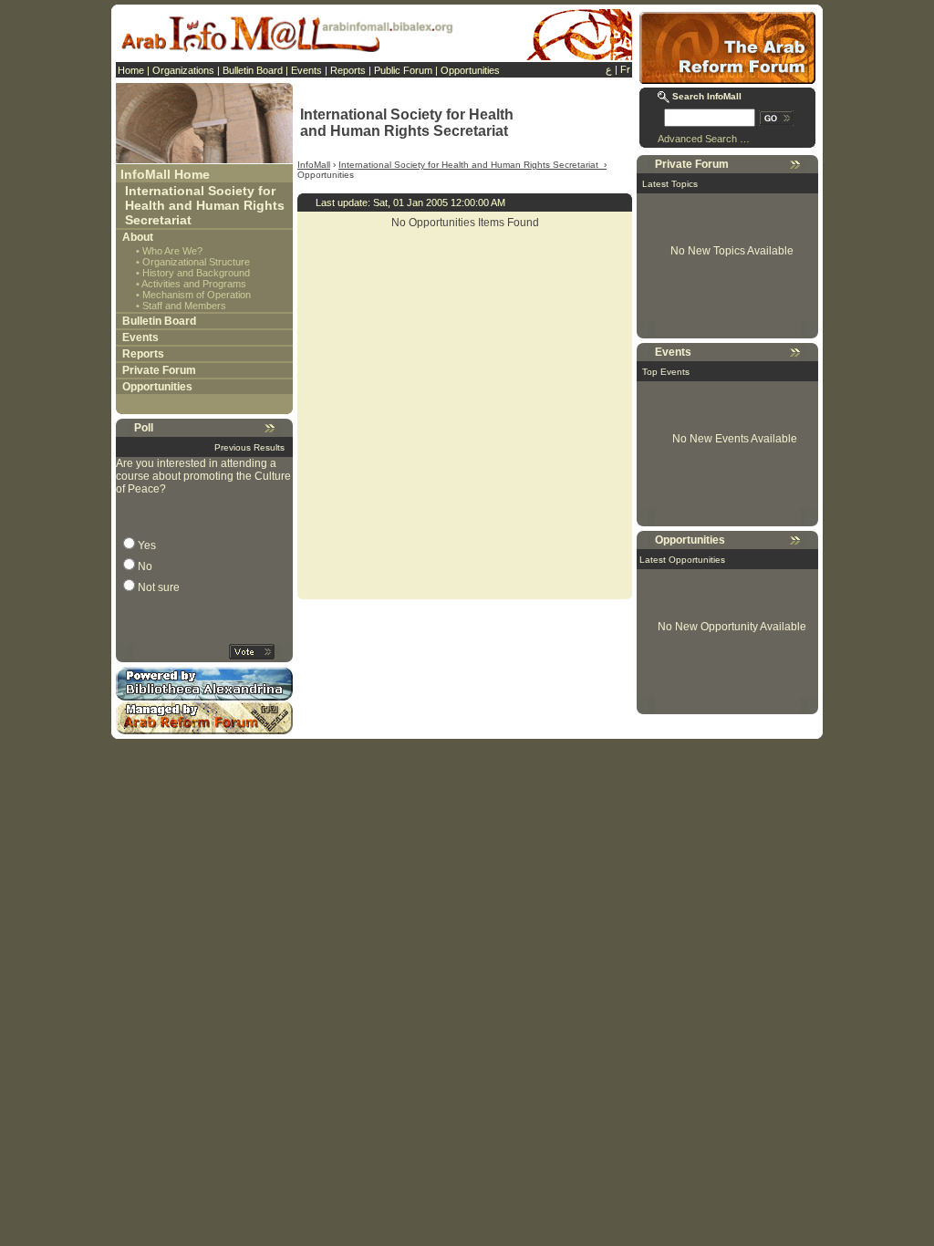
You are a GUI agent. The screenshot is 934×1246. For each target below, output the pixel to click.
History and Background (196, 272)
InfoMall (313, 165)
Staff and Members (184, 305)
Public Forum (403, 70)
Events (306, 70)
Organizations (183, 70)
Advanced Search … (704, 138)
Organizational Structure (196, 261)
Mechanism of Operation (196, 294)
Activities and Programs (193, 283)
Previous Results (249, 447)
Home (131, 70)
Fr (625, 69)
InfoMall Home (165, 174)
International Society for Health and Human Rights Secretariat (205, 205)
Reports (348, 70)
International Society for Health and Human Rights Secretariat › (472, 165)
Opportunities (470, 70)
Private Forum (159, 370)
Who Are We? (172, 250)
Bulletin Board (253, 70)
